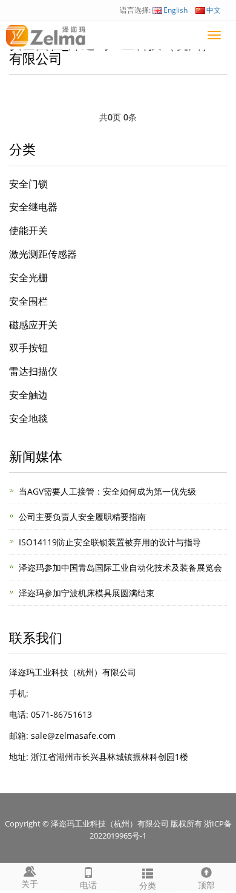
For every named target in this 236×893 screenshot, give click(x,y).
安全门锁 (28, 183)
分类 (147, 885)
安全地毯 (28, 418)
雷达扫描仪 (33, 371)
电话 (88, 885)
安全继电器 (33, 206)
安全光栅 (28, 277)
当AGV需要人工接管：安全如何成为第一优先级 (107, 491)
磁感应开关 (33, 324)
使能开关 (28, 230)
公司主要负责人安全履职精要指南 (82, 516)
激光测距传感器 (43, 254)
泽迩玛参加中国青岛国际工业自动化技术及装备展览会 (120, 567)
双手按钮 (28, 347)
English (175, 10)
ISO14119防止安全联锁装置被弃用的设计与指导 (110, 542)
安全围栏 (28, 301)
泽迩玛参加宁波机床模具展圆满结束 (86, 593)
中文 (213, 10)
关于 (29, 883)
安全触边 (28, 394)
